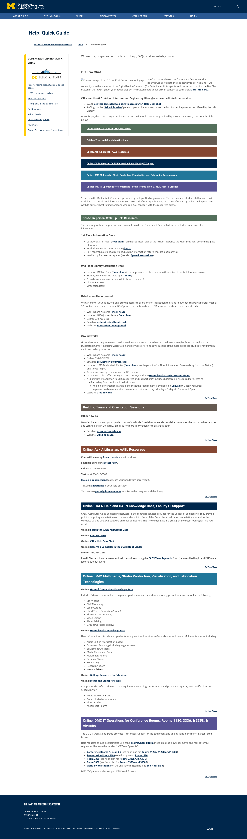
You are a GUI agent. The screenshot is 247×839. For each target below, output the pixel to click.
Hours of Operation (37, 98)
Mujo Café (33, 124)
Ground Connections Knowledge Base (111, 589)
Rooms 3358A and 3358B (133, 762)
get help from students (108, 491)
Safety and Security (75, 828)
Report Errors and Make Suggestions (45, 130)
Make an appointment (94, 480)
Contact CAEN (98, 535)
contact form (109, 462)
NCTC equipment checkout (40, 93)
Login (210, 828)
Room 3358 (93, 762)
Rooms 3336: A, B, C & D (133, 758)
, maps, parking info (48, 103)
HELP (192, 16)
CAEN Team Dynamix (160, 558)
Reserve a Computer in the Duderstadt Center (116, 546)
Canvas (176, 385)
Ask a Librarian (35, 114)
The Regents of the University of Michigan (48, 828)
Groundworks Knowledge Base (107, 630)
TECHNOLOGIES (52, 16)
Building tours (34, 109)
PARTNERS (169, 16)
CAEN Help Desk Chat (102, 541)
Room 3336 (93, 758)
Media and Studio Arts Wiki (105, 680)
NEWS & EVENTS (108, 16)
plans (35, 103)
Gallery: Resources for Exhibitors (108, 675)
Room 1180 (141, 755)
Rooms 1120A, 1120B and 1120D (159, 752)
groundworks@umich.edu (112, 361)
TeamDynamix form (142, 742)
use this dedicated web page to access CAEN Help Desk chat (127, 103)
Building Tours (105, 434)
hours (127, 248)
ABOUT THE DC (20, 16)
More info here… (199, 89)
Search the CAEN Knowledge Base (109, 529)
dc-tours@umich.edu (109, 431)
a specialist (97, 485)
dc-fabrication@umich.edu (112, 322)
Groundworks (104, 392)
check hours (118, 311)
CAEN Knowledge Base (38, 119)
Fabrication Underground (111, 325)
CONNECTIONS (139, 16)
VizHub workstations (99, 765)
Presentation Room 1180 (101, 755)
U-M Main (116, 828)
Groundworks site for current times (169, 375)
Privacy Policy (105, 828)
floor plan (117, 241)
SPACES (79, 16)
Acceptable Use (91, 828)
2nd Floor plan (155, 765)
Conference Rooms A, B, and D (104, 752)
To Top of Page (211, 398)
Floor (30, 103)
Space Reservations (142, 255)
